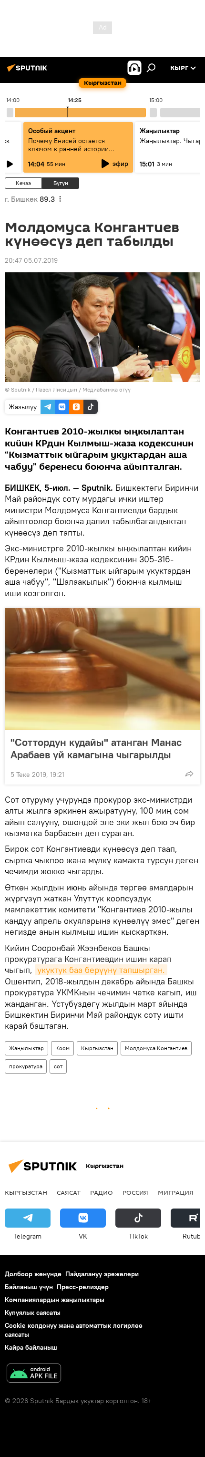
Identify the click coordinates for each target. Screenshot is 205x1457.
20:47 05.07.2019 (31, 260)
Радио (101, 1192)
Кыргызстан (97, 1048)
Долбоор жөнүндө (33, 1274)
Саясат (69, 1192)
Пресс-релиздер (83, 1286)
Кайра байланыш (31, 1347)
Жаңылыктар (26, 1048)
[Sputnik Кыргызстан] (28, 71)
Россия (135, 1192)
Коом (62, 1048)
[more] (189, 773)
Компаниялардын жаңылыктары (54, 1299)
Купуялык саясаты (33, 1312)
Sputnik (21, 389)
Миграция (176, 1192)
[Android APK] (33, 1374)
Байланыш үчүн (29, 1286)
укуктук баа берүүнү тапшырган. (101, 969)
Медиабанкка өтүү (106, 389)
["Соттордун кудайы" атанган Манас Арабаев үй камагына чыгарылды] (102, 669)
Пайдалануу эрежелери (102, 1274)
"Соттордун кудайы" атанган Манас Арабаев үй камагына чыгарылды (96, 748)
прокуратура (25, 1066)
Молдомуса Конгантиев (156, 1048)
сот (58, 1066)
